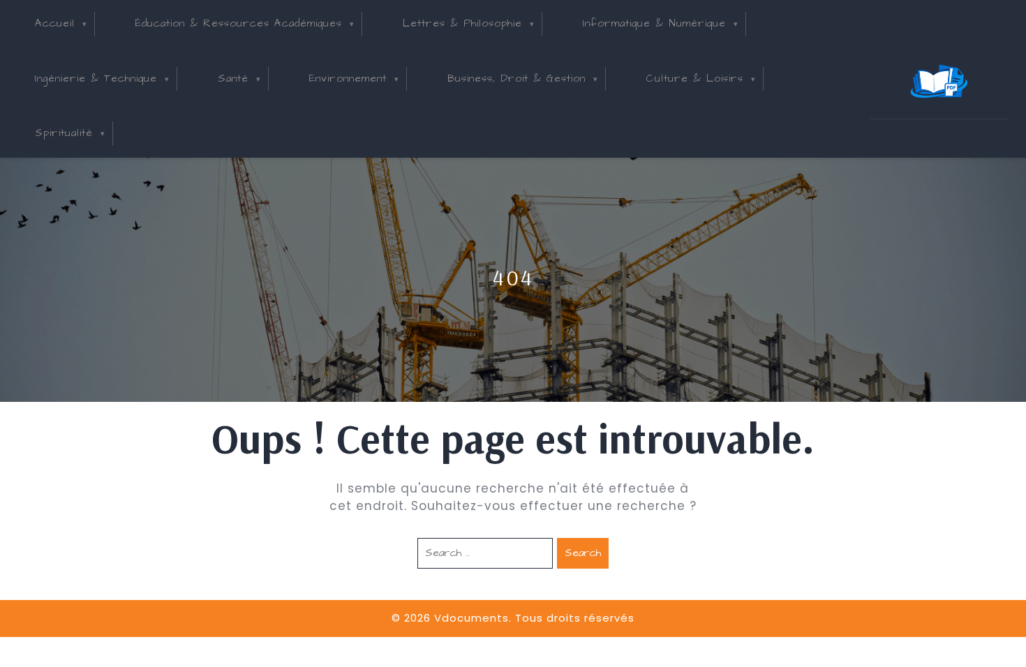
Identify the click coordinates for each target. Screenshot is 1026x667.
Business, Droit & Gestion (516, 78)
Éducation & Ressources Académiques (238, 23)
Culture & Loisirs (694, 78)
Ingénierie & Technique (96, 78)
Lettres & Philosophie (462, 23)
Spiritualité (64, 133)
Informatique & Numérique (654, 23)
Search (583, 553)
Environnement (348, 78)
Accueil (55, 23)
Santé (233, 78)
